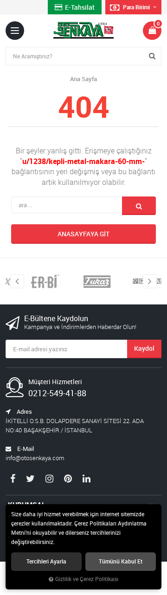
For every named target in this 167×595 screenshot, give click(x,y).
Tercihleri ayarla (46, 561)
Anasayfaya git (83, 233)
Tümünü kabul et (120, 561)
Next (150, 281)
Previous (17, 281)
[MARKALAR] (41, 281)
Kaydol (144, 348)
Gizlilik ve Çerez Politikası (86, 579)
